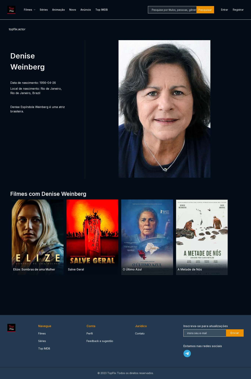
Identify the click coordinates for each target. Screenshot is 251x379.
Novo (72, 9)
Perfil (90, 333)
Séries (44, 9)
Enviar (235, 332)
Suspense (28, 262)
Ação (81, 262)
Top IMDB (101, 9)
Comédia (138, 262)
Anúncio (85, 9)
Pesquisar (205, 9)
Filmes (28, 9)
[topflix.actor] (12, 10)
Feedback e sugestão (100, 341)
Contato (140, 333)
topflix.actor (17, 29)
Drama (17, 262)
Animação (58, 9)
